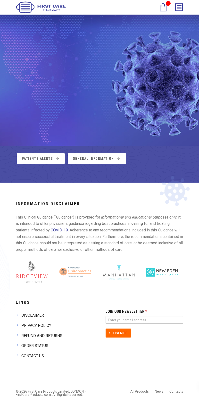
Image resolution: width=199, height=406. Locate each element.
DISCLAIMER (32, 315)
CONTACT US (32, 356)
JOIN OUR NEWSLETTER (126, 311)
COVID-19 (59, 230)
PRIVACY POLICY (36, 325)
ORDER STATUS (34, 345)
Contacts (176, 391)
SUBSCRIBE (118, 333)
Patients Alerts (37, 159)
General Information (93, 159)
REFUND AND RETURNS (41, 335)
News (159, 391)
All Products (139, 391)
